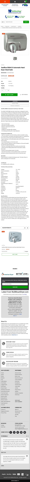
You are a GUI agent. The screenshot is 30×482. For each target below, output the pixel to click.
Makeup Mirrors (4, 398)
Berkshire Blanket (18, 374)
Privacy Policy (3, 412)
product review (15, 103)
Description (15, 101)
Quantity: (2, 87)
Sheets (2, 374)
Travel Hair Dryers (4, 393)
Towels (2, 372)
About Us (16, 409)
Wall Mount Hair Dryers (5, 389)
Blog (16, 416)
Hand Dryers (13, 26)
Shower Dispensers (5, 394)
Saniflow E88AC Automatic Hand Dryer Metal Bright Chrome (13, 247)
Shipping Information (5, 411)
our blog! (25, 294)
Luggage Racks (4, 384)
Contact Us (3, 409)
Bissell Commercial (19, 377)
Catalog (2, 425)
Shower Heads (4, 388)
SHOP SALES (17, 400)
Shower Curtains (4, 399)
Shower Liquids (4, 396)
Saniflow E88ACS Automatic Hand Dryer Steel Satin (12, 27)
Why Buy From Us (18, 411)
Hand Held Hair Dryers (5, 391)
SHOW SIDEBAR (14, 480)
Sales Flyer (3, 426)
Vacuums (3, 404)
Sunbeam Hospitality (19, 393)
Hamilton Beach (18, 384)
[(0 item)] (25, 1)
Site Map (16, 414)
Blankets (2, 377)
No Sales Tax (15, 5)
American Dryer (18, 372)
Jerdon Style (17, 386)
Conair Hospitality (18, 379)
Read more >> (15, 334)
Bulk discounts (5, 5)
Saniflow (19, 26)
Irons (2, 379)
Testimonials (17, 412)
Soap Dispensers (4, 403)
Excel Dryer (17, 381)
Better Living (17, 376)
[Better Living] (22, 274)
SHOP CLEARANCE (18, 401)
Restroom (7, 26)
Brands (15, 268)
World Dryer (17, 394)
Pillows (2, 376)
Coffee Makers (4, 381)
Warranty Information (15, 105)
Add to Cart (10, 94)
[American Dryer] (7, 274)
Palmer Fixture (18, 389)
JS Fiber (16, 388)
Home (2, 26)
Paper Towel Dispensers (5, 401)
